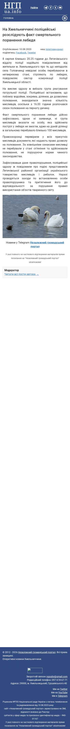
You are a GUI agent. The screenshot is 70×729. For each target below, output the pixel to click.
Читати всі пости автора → (21, 274)
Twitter (63, 689)
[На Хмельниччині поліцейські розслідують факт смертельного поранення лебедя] (35, 216)
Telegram (62, 696)
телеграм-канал (54, 49)
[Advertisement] (35, 422)
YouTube (62, 692)
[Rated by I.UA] (35, 671)
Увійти (34, 7)
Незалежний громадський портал (37, 652)
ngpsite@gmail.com (56, 676)
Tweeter (31, 52)
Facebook (21, 52)
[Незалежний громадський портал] (12, 7)
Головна (8, 18)
